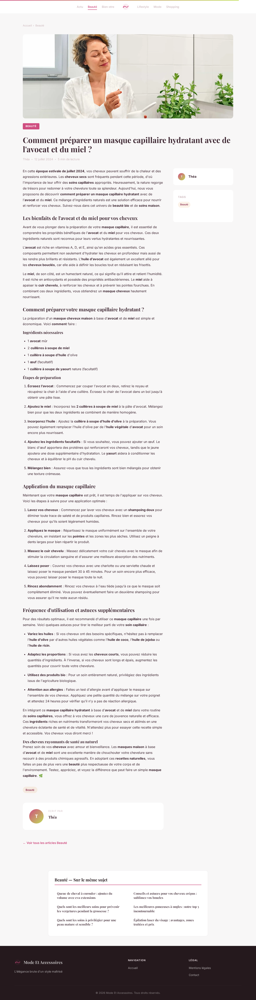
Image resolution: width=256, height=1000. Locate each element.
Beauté (92, 6)
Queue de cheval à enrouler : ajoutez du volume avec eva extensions (84, 895)
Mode (157, 6)
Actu (80, 6)
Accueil (27, 25)
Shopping (172, 6)
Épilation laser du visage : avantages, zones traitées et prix (164, 922)
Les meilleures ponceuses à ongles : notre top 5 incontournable (166, 909)
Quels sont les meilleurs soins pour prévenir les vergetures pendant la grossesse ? (88, 909)
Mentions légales (200, 968)
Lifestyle (143, 6)
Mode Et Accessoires (43, 962)
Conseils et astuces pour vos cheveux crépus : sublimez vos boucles (165, 895)
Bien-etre (108, 6)
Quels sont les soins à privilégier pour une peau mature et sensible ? (86, 922)
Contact (194, 975)
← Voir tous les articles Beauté (45, 843)
